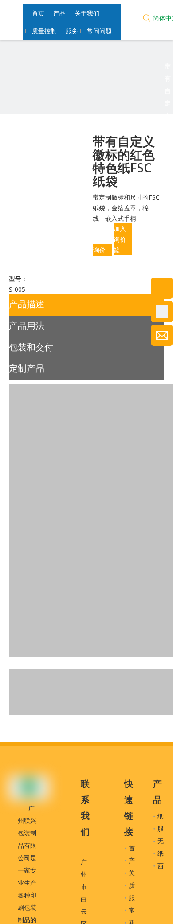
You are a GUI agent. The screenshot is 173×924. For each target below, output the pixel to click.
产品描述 (26, 304)
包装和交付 (31, 347)
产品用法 (26, 326)
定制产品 (26, 368)
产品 (135, 860)
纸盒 (163, 853)
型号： (18, 278)
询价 (99, 250)
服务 (135, 897)
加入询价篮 (120, 239)
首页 (135, 848)
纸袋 (163, 816)
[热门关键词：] (147, 19)
